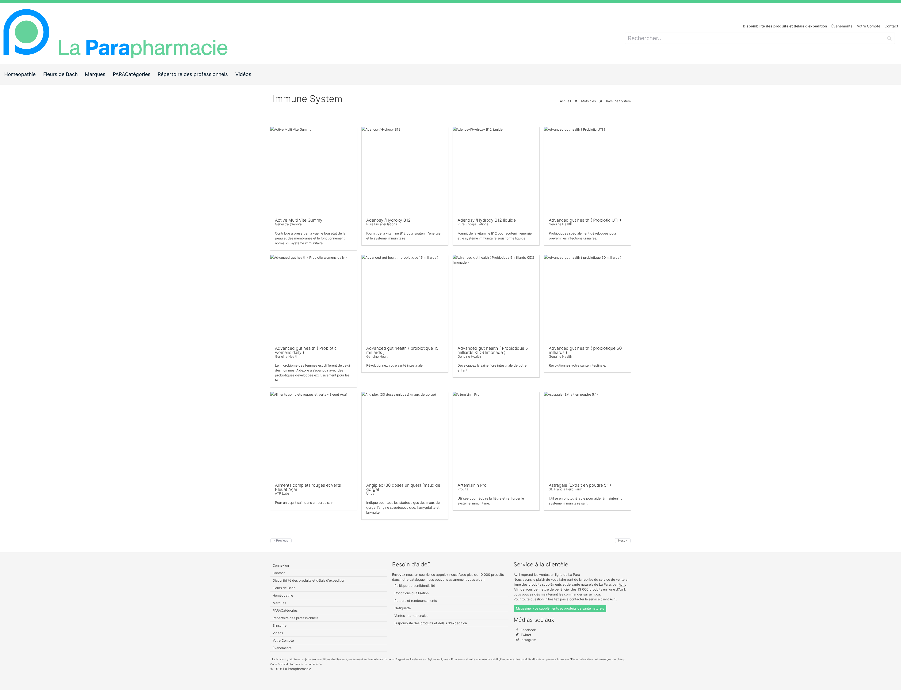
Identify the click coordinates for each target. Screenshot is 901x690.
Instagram (528, 640)
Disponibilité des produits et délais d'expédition (309, 580)
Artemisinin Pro (472, 485)
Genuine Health (560, 224)
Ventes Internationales (411, 616)
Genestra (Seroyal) (289, 224)
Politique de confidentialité (414, 586)
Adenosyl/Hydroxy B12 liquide (487, 220)
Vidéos (243, 74)
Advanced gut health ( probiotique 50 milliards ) (585, 350)
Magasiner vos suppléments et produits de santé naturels (560, 608)
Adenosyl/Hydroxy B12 (388, 220)
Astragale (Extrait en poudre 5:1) (580, 485)
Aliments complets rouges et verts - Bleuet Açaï (309, 487)
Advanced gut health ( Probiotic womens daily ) (306, 350)
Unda (370, 493)
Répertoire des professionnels (193, 74)
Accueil (565, 101)
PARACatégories (131, 74)
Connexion (281, 565)
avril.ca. (595, 594)
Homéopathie (20, 74)
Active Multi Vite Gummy (298, 220)
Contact (891, 26)
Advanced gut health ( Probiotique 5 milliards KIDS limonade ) (493, 350)
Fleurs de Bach (60, 74)
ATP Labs (282, 493)
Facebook (528, 630)
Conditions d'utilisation (411, 593)
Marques (95, 74)
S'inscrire (279, 625)
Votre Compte (868, 26)
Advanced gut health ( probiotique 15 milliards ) (402, 350)
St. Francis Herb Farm (565, 489)
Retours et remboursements (415, 601)
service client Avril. (603, 599)
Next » (622, 540)
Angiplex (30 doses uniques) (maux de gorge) (403, 487)
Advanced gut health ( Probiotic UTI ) (585, 220)
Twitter (526, 635)
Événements (841, 26)
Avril (622, 584)
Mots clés (588, 101)
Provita (463, 489)
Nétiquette (402, 608)
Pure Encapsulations (381, 224)
